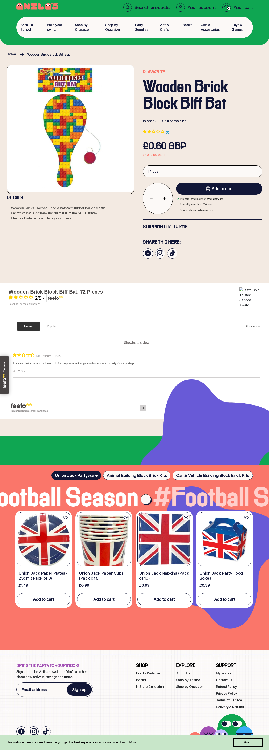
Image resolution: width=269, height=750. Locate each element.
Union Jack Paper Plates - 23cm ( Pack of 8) (43, 576)
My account (224, 673)
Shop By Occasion (112, 27)
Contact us (224, 680)
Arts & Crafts (164, 27)
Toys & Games (237, 27)
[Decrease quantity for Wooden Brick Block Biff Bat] (148, 198)
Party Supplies (141, 27)
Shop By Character (82, 27)
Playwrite (154, 72)
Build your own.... (54, 27)
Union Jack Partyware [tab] (76, 475)
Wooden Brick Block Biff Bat (48, 54)
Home (11, 54)
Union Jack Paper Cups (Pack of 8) (101, 576)
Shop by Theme (188, 680)
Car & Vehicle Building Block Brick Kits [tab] (212, 475)
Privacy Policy (226, 693)
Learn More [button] (128, 742)
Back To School (27, 27)
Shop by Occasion (190, 687)
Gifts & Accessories (210, 27)
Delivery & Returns (230, 707)
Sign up (79, 689)
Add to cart (43, 599)
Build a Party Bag (149, 673)
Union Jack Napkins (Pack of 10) (164, 576)
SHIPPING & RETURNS (165, 226)
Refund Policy (226, 687)
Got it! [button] (248, 742)
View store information (197, 210)
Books (187, 25)
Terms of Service (229, 700)
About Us (183, 673)
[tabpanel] (134, 559)
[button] (146, 7)
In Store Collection (150, 687)
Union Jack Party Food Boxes (221, 576)
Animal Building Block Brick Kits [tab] (137, 475)
